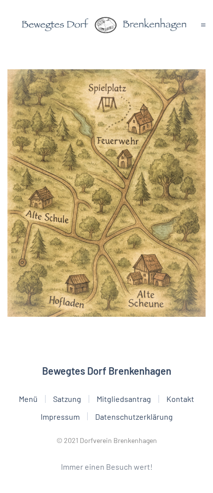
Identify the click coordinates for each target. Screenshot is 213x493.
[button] (203, 24)
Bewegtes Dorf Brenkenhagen (106, 371)
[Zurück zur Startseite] (104, 24)
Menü (28, 398)
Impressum (60, 416)
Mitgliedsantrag (124, 398)
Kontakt (180, 398)
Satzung (67, 398)
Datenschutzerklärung (134, 416)
